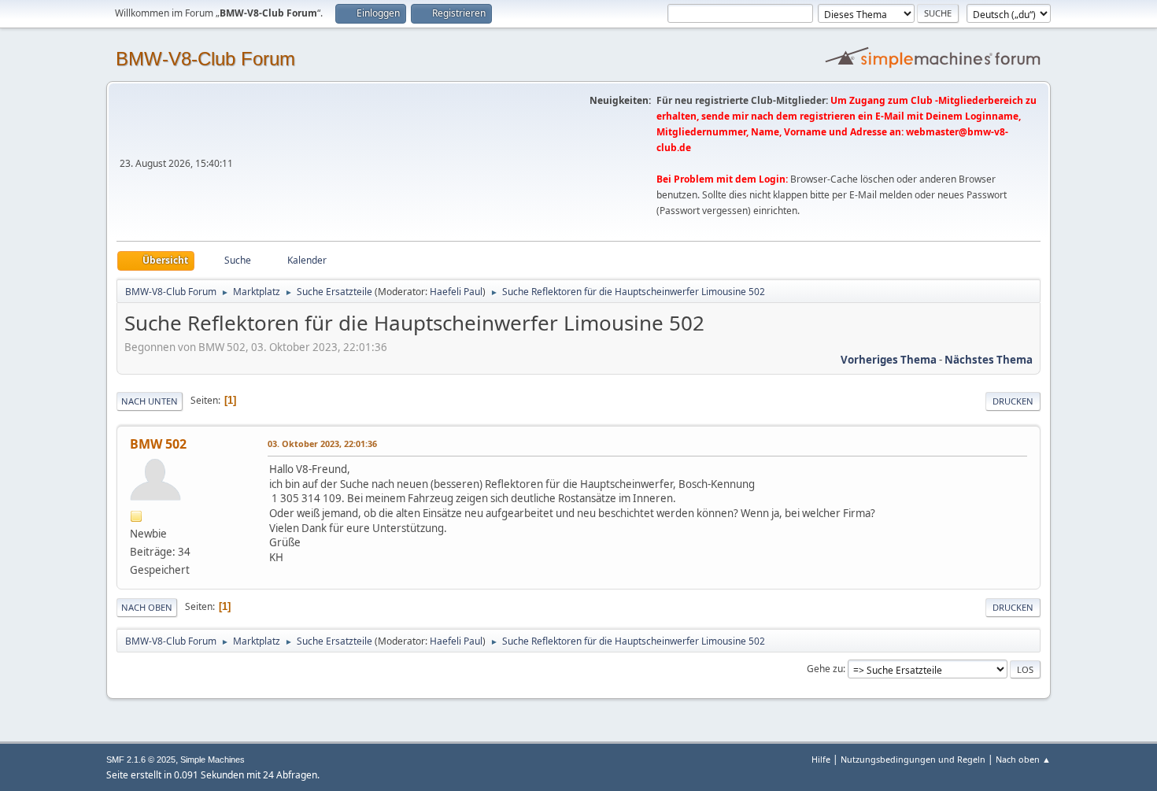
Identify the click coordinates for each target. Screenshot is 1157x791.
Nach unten (149, 401)
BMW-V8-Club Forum (205, 58)
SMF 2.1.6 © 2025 (141, 759)
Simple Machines (212, 759)
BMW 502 (158, 444)
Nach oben (146, 607)
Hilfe (820, 759)
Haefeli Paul (456, 291)
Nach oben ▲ (1023, 759)
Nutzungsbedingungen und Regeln (913, 759)
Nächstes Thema (988, 360)
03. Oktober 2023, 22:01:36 (322, 443)
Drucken (1013, 401)
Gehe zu (825, 668)
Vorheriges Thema (889, 360)
